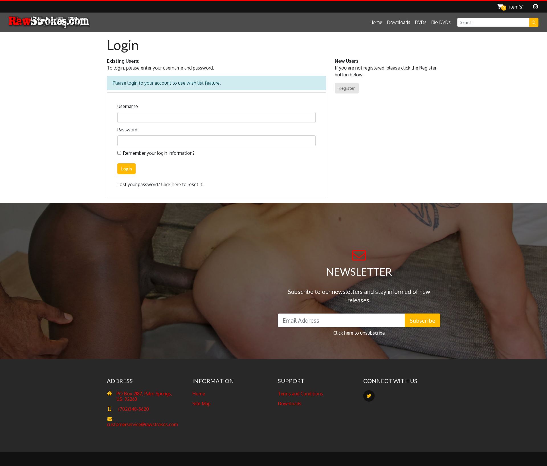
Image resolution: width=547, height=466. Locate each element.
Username (127, 106)
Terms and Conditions (300, 393)
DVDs (420, 22)
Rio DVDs (441, 22)
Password (127, 130)
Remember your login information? (159, 153)
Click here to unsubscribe (359, 333)
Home (376, 22)
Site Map (201, 403)
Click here (171, 184)
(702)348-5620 (133, 409)
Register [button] (346, 88)
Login (126, 168)
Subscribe (422, 320)
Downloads (398, 22)
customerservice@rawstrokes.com (142, 424)
